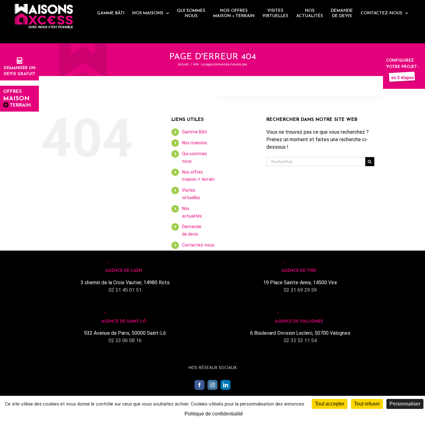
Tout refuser (367, 403)
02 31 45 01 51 (125, 290)
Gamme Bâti (194, 131)
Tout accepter (329, 403)
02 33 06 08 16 (125, 340)
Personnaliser (405, 403)
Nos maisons (194, 142)
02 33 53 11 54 (300, 340)
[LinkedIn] (226, 385)
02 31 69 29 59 (300, 290)
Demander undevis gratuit (19, 71)
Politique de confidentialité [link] (213, 413)
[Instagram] (212, 385)
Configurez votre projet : (402, 64)
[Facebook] (199, 385)
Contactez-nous (198, 244)
